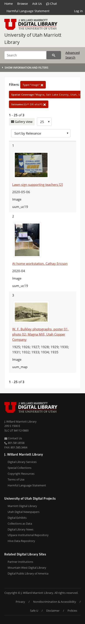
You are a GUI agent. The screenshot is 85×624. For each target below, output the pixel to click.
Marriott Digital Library (22, 506)
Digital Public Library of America (28, 573)
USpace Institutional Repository (28, 535)
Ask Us (37, 4)
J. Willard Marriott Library (20, 421)
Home (8, 4)
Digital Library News (20, 529)
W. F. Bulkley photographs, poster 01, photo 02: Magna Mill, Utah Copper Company (40, 334)
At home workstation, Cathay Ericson (40, 263)
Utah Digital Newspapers (23, 512)
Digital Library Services (22, 462)
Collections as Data (20, 523)
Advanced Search (72, 55)
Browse (22, 4)
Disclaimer (53, 610)
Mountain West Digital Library (27, 568)
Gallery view (23, 122)
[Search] (53, 55)
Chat (53, 4)
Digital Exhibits (17, 518)
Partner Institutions (20, 562)
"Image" (32, 84)
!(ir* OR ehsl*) (27, 104)
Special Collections (19, 468)
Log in (78, 11)
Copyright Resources (21, 474)
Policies (72, 610)
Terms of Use (16, 479)
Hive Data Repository (21, 541)
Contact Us (14, 438)
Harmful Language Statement (28, 11)
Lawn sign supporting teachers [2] (37, 184)
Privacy (20, 602)
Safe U (34, 610)
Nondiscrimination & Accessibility (54, 602)
